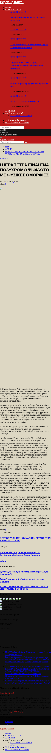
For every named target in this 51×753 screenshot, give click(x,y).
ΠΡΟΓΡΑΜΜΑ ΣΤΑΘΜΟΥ (17, 123)
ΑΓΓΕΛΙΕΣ (10, 111)
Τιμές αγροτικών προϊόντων (16, 120)
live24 (13, 118)
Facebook (9, 721)
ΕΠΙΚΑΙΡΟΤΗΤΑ (13, 9)
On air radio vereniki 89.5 (21, 115)
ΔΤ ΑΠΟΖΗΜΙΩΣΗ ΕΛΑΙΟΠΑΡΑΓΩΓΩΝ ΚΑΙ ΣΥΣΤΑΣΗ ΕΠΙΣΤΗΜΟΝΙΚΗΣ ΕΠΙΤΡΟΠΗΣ (24, 587)
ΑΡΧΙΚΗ (4, 158)
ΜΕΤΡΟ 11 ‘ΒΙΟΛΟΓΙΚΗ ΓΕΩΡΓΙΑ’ (24, 101)
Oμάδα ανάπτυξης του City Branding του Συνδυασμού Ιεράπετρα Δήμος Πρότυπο (20, 553)
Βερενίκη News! (12, 2)
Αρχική (8, 7)
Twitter (8, 724)
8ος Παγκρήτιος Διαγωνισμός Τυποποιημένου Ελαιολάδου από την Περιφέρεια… (26, 65)
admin (3, 561)
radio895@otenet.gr (18, 712)
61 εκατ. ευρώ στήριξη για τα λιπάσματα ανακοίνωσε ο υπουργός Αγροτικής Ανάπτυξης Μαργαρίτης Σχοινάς (28, 682)
